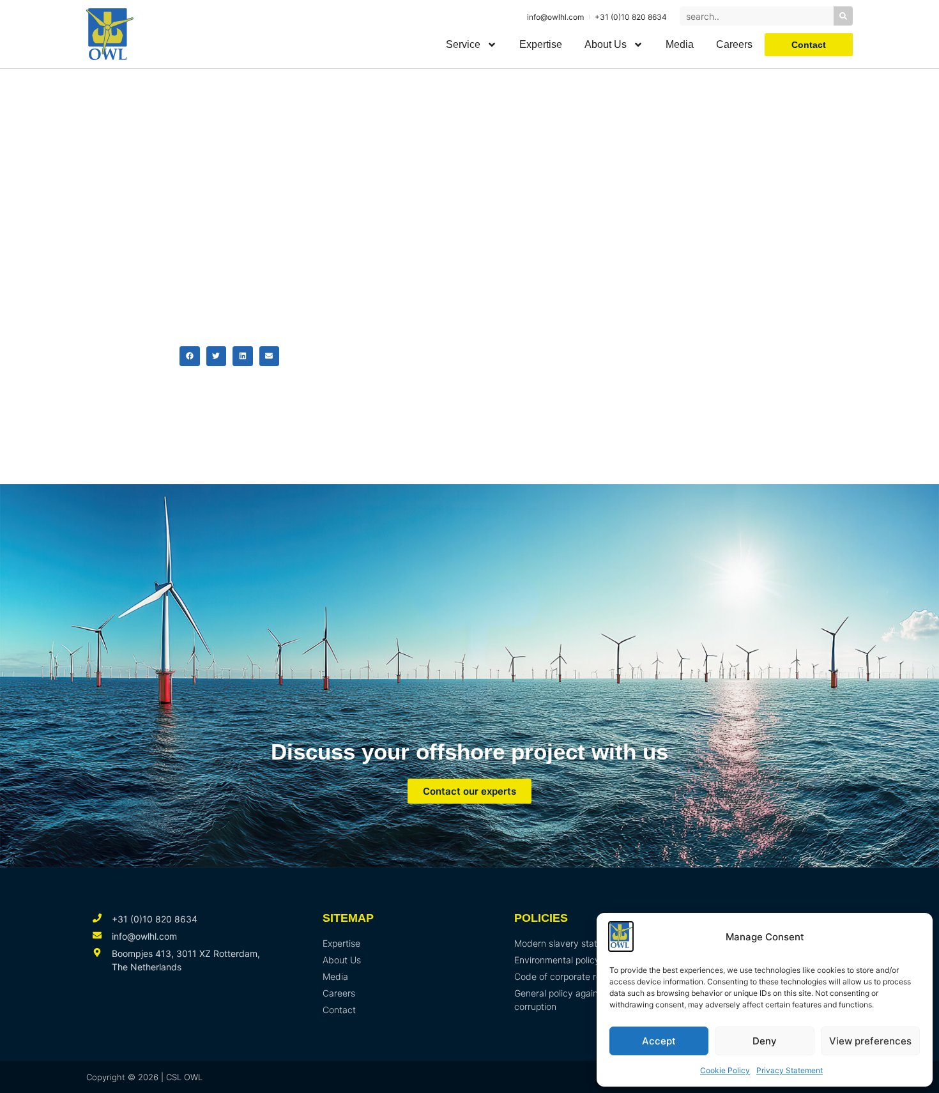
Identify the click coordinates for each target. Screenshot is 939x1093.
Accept (659, 1041)
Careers (734, 44)
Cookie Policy (725, 1070)
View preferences (870, 1041)
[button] (189, 356)
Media (680, 44)
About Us (605, 44)
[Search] (843, 16)
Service (463, 44)
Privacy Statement (789, 1070)
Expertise (540, 44)
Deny (764, 1041)
